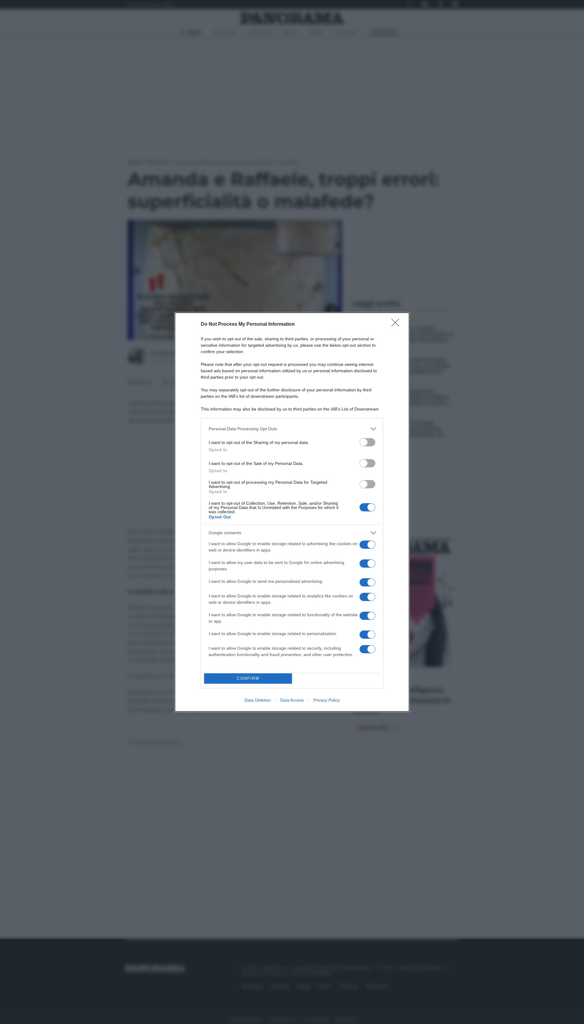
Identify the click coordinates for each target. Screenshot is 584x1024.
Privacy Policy (326, 700)
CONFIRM (248, 678)
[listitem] (292, 429)
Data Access (292, 700)
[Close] (397, 324)
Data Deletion (258, 700)
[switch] (367, 442)
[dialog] (292, 512)
